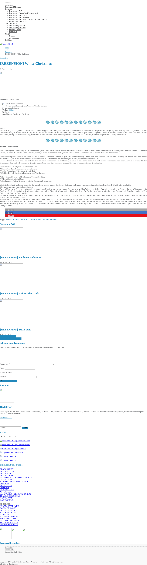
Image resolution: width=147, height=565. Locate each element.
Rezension (8, 9)
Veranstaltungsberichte (17, 28)
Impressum (9, 5)
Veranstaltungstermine (17, 26)
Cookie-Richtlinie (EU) (13, 552)
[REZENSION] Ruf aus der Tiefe (19, 293)
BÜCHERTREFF (6, 475)
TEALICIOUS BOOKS (9, 523)
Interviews (13, 32)
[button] (9, 210)
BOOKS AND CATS (8, 508)
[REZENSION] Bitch (8, 336)
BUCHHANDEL (6, 473)
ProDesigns (13, 564)
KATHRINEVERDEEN (9, 516)
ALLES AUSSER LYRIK (9, 506)
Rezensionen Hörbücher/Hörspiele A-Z (23, 13)
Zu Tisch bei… (14, 38)
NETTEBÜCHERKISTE (9, 521)
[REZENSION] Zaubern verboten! (20, 257)
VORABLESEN (6, 498)
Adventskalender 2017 (21, 220)
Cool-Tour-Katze (11, 23)
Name (2, 368)
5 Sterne (9, 220)
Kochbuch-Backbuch (49, 220)
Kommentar (5, 364)
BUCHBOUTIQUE (7, 471)
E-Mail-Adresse (5, 372)
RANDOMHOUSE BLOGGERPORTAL (15, 494)
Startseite (8, 3)
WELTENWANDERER (9, 525)
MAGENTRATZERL (8, 518)
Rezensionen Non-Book (18, 21)
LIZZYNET (4, 488)
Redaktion (8, 40)
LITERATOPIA (6, 486)
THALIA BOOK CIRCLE (10, 496)
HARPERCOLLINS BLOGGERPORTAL (16, 481)
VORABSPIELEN (7, 500)
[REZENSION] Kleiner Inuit (10, 339)
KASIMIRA (4, 514)
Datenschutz (9, 550)
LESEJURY (4, 484)
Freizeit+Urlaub (15, 30)
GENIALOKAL (6, 479)
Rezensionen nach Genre (18, 15)
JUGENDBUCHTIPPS (8, 512)
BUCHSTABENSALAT (9, 510)
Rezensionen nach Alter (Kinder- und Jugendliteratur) (28, 19)
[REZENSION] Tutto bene (15, 329)
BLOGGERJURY (7, 469)
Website (3, 377)
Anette (32, 220)
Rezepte (7, 34)
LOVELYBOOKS (7, 490)
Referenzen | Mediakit (13, 7)
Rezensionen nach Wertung (19, 17)
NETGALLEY (5, 492)
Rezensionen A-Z (15, 11)
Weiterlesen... (6, 418)
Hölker (11, 110)
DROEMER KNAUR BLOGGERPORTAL (16, 477)
